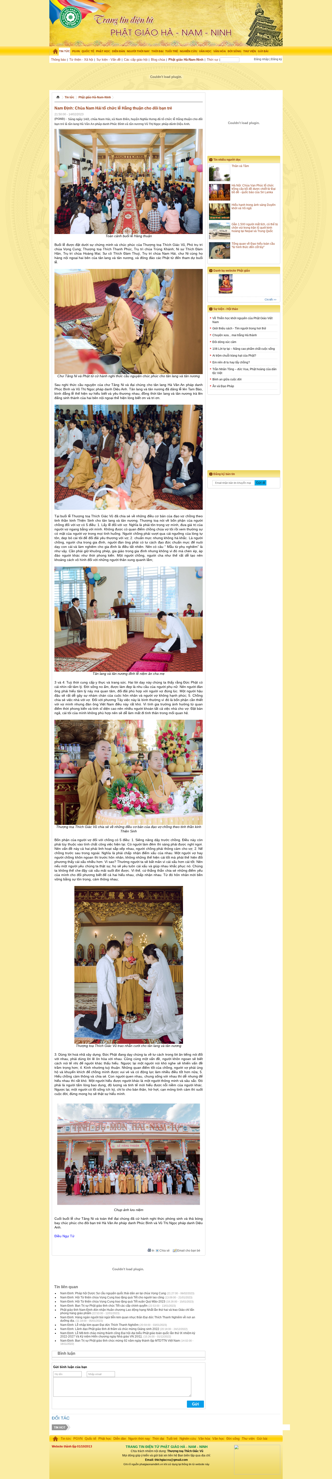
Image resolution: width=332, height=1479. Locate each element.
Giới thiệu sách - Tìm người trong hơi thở (239, 328)
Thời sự (212, 59)
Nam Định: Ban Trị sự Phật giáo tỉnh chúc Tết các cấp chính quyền (104, 1305)
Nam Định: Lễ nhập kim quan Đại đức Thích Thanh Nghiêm (99, 1325)
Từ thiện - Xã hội (81, 59)
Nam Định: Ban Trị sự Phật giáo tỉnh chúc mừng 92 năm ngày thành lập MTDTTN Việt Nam (120, 1340)
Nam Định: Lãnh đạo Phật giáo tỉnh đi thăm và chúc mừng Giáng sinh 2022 (109, 1329)
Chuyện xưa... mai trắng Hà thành (234, 335)
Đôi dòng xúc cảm (224, 342)
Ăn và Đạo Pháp (223, 386)
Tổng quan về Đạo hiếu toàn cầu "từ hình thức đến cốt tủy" (253, 245)
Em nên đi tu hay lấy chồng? (231, 362)
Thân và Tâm (240, 166)
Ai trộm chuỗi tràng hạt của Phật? (234, 355)
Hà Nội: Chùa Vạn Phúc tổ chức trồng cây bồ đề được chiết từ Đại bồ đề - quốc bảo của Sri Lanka (254, 189)
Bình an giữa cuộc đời (227, 379)
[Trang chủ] (53, 51)
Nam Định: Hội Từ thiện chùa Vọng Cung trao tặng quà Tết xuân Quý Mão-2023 (112, 1301)
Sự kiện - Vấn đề (108, 59)
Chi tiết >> (270, 299)
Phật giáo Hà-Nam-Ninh (185, 59)
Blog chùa (158, 59)
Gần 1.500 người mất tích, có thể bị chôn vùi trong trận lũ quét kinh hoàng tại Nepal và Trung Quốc (255, 228)
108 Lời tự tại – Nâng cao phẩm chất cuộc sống (243, 349)
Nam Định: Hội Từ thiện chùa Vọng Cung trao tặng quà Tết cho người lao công (112, 1297)
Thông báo (58, 59)
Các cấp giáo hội (136, 59)
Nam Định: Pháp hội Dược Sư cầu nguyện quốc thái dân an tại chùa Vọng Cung (113, 1293)
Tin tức (69, 97)
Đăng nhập (261, 59)
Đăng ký (276, 59)
